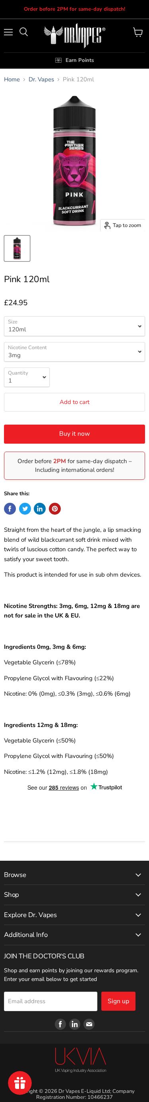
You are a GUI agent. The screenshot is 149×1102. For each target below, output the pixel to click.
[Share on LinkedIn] (40, 509)
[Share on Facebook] (10, 509)
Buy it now (74, 433)
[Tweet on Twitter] (25, 509)
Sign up (118, 1001)
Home (12, 79)
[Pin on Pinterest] (55, 509)
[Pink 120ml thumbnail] (17, 248)
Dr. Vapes (41, 79)
